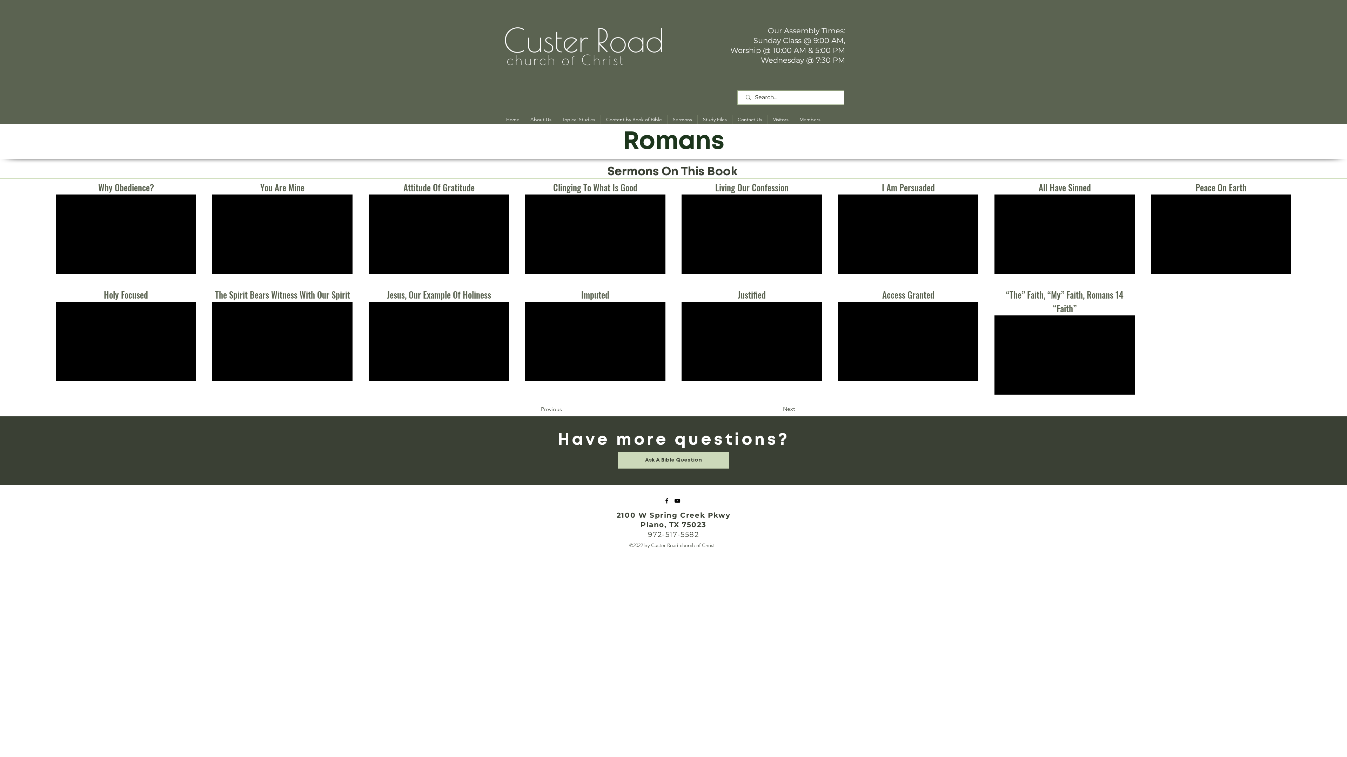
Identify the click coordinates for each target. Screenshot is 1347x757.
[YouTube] (677, 500)
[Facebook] (666, 500)
